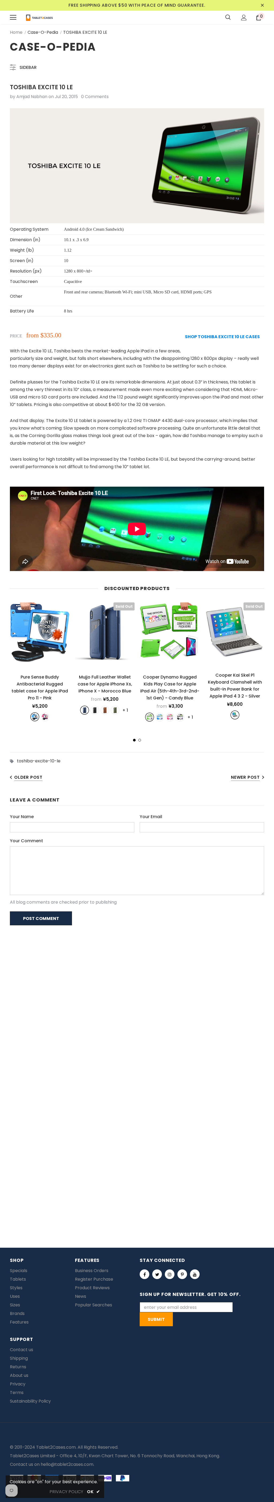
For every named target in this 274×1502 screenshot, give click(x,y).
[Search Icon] (228, 17)
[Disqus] (137, 999)
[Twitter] (157, 1274)
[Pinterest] (182, 1274)
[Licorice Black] (180, 717)
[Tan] (105, 710)
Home (16, 32)
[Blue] (35, 717)
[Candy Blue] (160, 717)
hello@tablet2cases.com (67, 1464)
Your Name (22, 817)
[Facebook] (144, 1274)
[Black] (95, 710)
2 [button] (139, 740)
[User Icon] (244, 17)
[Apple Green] (150, 717)
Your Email (151, 817)
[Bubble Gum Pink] (170, 717)
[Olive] (115, 710)
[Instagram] (169, 1274)
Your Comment (26, 841)
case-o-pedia (43, 32)
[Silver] (235, 715)
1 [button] (134, 740)
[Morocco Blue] (85, 710)
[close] (262, 5)
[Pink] (45, 717)
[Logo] (39, 17)
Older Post (28, 777)
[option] (39, 661)
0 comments (95, 97)
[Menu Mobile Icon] (13, 17)
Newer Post (245, 777)
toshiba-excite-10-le (38, 761)
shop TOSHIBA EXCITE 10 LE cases (222, 337)
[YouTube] (195, 1274)
